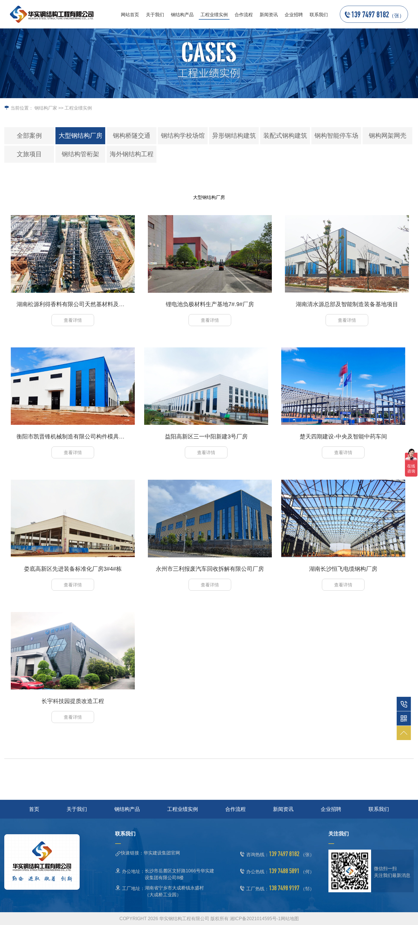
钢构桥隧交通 (131, 135)
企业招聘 (294, 14)
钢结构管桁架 (80, 154)
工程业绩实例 (214, 14)
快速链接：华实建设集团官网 (150, 852)
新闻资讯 (269, 14)
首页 (34, 809)
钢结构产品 (182, 14)
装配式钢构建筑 (285, 135)
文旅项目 (29, 154)
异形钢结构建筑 (234, 135)
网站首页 (130, 14)
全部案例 (29, 135)
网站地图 (290, 918)
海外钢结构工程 (132, 154)
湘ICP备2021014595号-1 (255, 918)
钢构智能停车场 (336, 135)
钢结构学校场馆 (183, 135)
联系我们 (319, 14)
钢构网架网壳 (387, 135)
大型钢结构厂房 (80, 135)
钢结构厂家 (45, 108)
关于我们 (155, 14)
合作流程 (244, 14)
